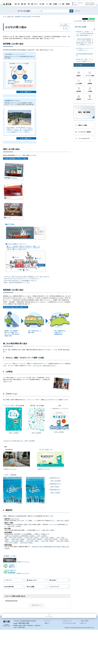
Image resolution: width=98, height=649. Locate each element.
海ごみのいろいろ (32, 580)
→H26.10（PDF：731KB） (31, 537)
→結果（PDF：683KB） (63, 520)
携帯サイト (47, 623)
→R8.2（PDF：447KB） (26, 542)
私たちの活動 (30, 586)
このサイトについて (67, 620)
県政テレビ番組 (82, 125)
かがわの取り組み (9, 586)
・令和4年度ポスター (54, 477)
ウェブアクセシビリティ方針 (69, 623)
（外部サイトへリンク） (10, 469)
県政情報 (68, 4)
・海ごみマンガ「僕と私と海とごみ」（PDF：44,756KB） (19, 440)
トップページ (7, 580)
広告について (84, 623)
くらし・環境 (48, 4)
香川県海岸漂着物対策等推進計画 (84, 54)
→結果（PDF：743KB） (48, 530)
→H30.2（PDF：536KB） (51, 539)
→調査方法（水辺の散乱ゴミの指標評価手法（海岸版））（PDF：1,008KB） (26, 536)
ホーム (4, 16)
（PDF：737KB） (55, 486)
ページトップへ (49, 616)
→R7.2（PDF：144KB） (11, 542)
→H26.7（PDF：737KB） (15, 537)
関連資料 (6, 556)
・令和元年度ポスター (54, 483)
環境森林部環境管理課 (11, 601)
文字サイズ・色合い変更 (78, 2)
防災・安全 (17, 4)
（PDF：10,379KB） (55, 480)
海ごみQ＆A (53, 580)
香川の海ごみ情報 (26, 16)
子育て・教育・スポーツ (32, 4)
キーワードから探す (24, 11)
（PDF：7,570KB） (13, 433)
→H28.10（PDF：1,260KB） (34, 539)
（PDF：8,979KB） (36, 433)
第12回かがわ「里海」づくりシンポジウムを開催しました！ (84, 60)
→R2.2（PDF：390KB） (17, 541)
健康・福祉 (23, 4)
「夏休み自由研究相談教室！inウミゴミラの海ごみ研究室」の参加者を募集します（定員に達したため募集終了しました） (84, 41)
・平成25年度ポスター (54, 489)
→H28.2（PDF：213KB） (18, 539)
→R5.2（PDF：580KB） (48, 541)
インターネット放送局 (84, 132)
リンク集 (12, 556)
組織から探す (11, 16)
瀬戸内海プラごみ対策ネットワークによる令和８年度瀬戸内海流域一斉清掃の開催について (84, 33)
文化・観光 (41, 4)
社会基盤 (55, 4)
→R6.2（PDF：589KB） (63, 541)
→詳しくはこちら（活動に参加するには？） (44, 365)
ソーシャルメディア (83, 138)
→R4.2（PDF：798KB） (33, 541)
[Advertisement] (49, 635)
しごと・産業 (61, 4)
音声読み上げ (76, 4)
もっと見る (79, 65)
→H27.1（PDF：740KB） (47, 537)
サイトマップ (48, 620)
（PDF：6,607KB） (59, 432)
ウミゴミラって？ (54, 586)
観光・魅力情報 (84, 112)
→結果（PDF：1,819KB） (14, 526)
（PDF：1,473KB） (55, 492)
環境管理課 (18, 16)
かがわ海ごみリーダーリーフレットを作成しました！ (84, 49)
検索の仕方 (77, 10)
